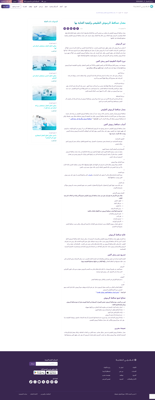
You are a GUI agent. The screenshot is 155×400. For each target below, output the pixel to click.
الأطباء (134, 367)
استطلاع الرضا (106, 371)
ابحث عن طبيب (15, 6)
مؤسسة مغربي (106, 375)
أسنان (61, 6)
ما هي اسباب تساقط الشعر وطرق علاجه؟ (108, 292)
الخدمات (134, 371)
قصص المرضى (106, 379)
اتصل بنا (25, 6)
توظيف (30, 6)
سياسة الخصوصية (23, 394)
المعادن (90, 175)
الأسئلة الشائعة (33, 394)
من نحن (41, 6)
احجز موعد (5, 6)
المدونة (119, 12)
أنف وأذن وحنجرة (54, 6)
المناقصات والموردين (46, 394)
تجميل (46, 6)
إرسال (32, 363)
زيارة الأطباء (107, 367)
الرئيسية (126, 12)
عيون (65, 6)
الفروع (35, 6)
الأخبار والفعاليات (131, 379)
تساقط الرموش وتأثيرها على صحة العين (81, 119)
